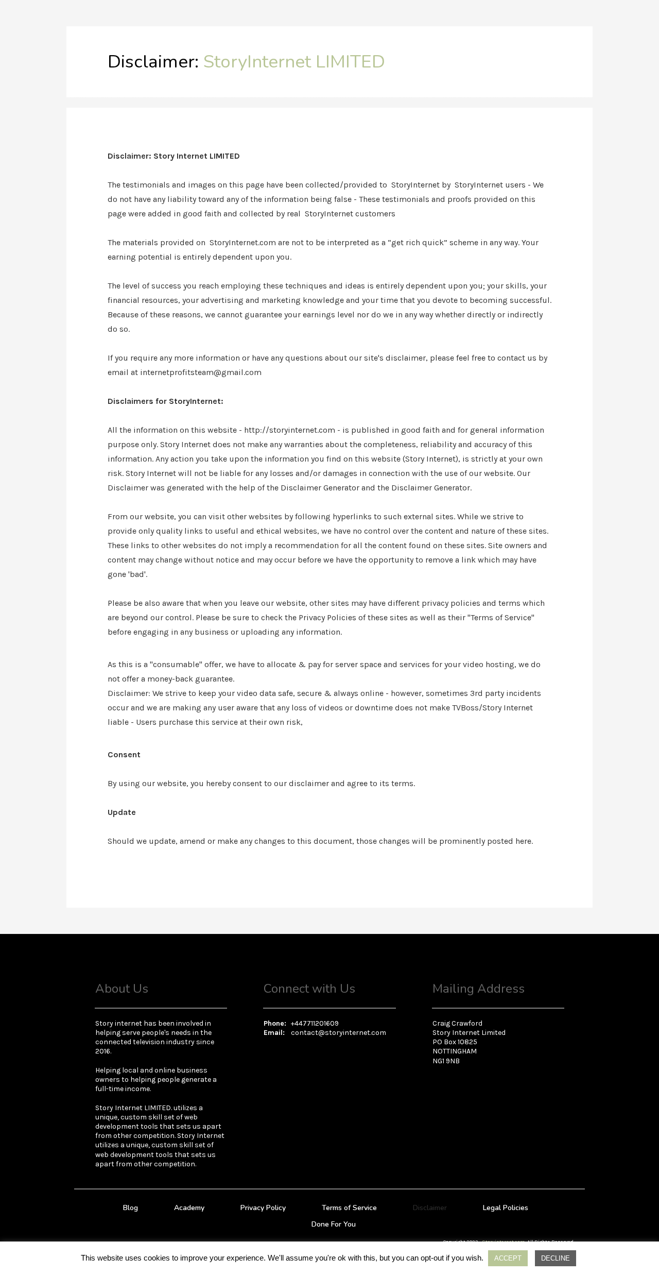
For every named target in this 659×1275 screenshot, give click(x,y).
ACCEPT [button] (508, 1258)
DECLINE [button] (555, 1258)
